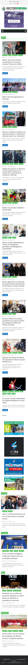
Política (14, 237)
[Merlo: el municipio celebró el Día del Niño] (14, 195)
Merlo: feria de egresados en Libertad (13, 98)
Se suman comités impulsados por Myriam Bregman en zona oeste (13, 400)
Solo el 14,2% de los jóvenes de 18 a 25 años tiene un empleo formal (13, 516)
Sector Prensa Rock (17, 590)
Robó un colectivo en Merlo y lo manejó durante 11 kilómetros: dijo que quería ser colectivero (14, 134)
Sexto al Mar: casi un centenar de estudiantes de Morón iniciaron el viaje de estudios (13, 636)
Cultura (4, 590)
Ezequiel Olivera (14, 561)
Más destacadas (6, 163)
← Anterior (4, 415)
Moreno (15, 163)
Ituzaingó (17, 391)
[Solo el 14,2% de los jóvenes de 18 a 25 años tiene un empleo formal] (14, 502)
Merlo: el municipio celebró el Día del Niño (13, 209)
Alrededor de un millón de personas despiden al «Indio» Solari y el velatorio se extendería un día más (13, 596)
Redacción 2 (13, 94)
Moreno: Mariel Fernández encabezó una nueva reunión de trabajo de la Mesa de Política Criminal (13, 322)
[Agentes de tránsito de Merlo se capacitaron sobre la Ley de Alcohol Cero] (14, 345)
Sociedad (20, 55)
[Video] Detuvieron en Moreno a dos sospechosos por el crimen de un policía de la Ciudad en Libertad (13, 172)
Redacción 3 (13, 57)
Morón (9, 393)
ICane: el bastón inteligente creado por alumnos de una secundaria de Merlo (12, 556)
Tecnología (21, 550)
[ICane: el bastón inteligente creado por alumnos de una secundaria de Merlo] (14, 542)
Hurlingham (11, 391)
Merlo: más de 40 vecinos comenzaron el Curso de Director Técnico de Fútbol (12, 62)
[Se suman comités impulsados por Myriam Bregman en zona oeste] (14, 384)
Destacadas (5, 55)
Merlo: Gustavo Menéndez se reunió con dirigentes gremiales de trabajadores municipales (13, 245)
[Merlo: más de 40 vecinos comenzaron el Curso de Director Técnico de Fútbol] (14, 47)
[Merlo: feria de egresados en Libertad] (14, 84)
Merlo (10, 55)
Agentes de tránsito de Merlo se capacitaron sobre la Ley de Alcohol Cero (13, 360)
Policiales (21, 163)
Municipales (15, 55)
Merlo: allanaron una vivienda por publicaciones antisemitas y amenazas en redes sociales (13, 284)
